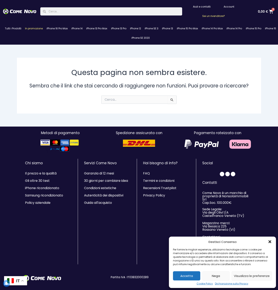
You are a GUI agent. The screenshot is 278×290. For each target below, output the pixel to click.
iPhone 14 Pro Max (212, 28)
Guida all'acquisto (98, 202)
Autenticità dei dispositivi (103, 195)
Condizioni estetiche (100, 188)
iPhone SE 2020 (140, 38)
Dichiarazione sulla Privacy (231, 283)
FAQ (146, 173)
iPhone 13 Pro (118, 28)
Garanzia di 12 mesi (99, 173)
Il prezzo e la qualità (41, 173)
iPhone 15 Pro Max (187, 28)
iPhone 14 (77, 28)
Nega (216, 276)
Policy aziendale (37, 202)
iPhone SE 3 (151, 28)
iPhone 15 (270, 28)
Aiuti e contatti (202, 6)
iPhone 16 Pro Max (57, 28)
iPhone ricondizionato (42, 188)
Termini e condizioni (158, 180)
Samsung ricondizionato (44, 195)
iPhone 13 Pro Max (96, 28)
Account (229, 6)
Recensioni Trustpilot (159, 188)
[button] (270, 242)
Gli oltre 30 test (37, 180)
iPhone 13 (167, 28)
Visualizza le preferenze (252, 276)
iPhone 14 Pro (234, 28)
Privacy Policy (154, 195)
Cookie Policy (205, 283)
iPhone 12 (135, 28)
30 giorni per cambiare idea (106, 180)
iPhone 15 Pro (253, 28)
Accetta (186, 276)
